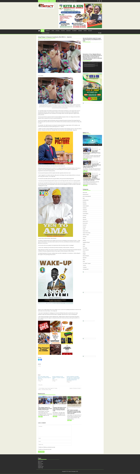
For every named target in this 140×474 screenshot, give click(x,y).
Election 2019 (85, 221)
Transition (85, 267)
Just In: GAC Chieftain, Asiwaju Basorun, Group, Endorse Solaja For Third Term (44, 377)
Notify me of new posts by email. (45, 449)
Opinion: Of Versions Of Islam (75, 388)
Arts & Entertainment (87, 196)
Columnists (85, 209)
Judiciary (84, 240)
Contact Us (40, 465)
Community (47, 30)
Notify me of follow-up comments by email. (47, 447)
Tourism (84, 265)
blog (39, 384)
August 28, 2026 (41, 404)
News (42, 30)
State (53, 30)
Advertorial (85, 192)
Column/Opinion (86, 205)
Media (84, 244)
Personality (85, 248)
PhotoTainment (86, 250)
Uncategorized (85, 269)
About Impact (40, 461)
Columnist (74, 30)
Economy (84, 215)
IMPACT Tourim (86, 234)
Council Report (85, 213)
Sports (85, 30)
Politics (63, 30)
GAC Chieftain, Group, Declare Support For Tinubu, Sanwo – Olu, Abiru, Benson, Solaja (47, 389)
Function (84, 226)
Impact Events (85, 230)
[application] (92, 67)
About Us (40, 462)
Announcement (85, 194)
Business (80, 30)
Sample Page (40, 467)
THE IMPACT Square (87, 263)
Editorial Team (40, 466)
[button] (46, 6)
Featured (84, 225)
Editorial (58, 30)
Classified (84, 203)
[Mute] (98, 144)
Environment (85, 223)
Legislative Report (45, 33)
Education (84, 219)
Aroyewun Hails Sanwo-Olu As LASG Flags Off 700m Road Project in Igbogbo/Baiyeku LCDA (74, 1)
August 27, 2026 (56, 404)
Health (84, 228)
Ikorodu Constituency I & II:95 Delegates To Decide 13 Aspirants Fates (58, 377)
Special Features (86, 255)
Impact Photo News (86, 232)
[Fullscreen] (100, 144)
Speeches (84, 257)
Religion (90, 30)
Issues (84, 238)
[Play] (84, 144)
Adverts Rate (40, 463)
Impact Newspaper (48, 39)
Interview (68, 30)
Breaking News (85, 200)
